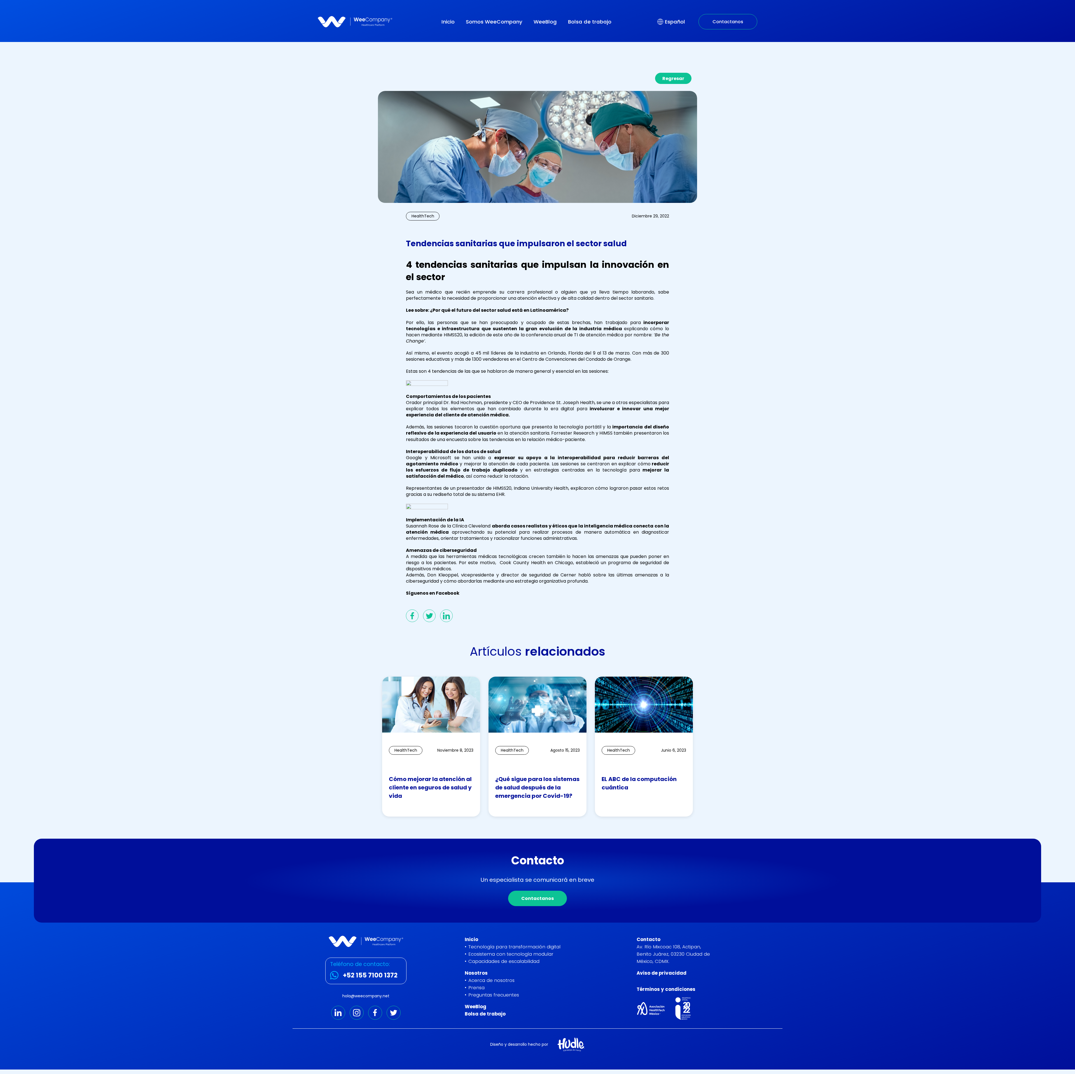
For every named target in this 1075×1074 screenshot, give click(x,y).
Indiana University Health (540, 488)
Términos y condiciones (666, 989)
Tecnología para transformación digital (514, 946)
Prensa (476, 987)
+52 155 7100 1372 (370, 975)
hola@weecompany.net (365, 996)
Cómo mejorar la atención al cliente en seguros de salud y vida (430, 787)
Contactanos (727, 21)
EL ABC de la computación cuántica (639, 783)
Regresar (673, 78)
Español (675, 21)
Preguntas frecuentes (493, 994)
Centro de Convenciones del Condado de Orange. (576, 359)
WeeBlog (545, 21)
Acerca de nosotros (491, 980)
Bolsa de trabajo (589, 21)
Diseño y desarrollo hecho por (519, 1044)
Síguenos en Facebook (432, 593)
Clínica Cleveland (471, 526)
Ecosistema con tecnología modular (510, 954)
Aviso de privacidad (661, 973)
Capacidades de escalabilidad (503, 961)
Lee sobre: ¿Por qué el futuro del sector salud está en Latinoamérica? (487, 310)
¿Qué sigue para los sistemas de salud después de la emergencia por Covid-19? (537, 787)
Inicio (448, 21)
